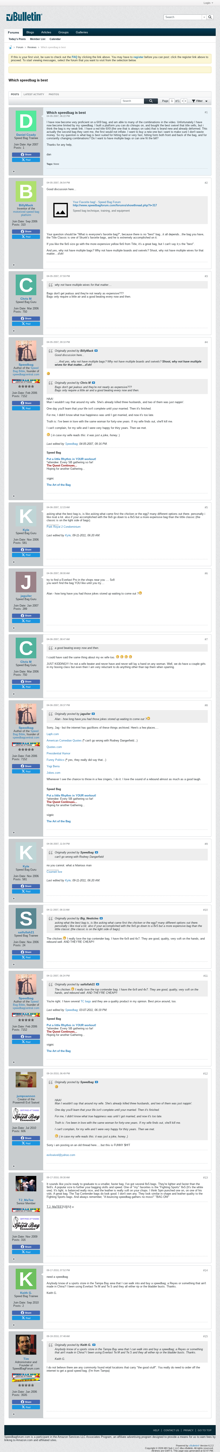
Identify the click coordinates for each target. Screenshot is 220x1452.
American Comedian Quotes (64, 740)
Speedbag (71, 443)
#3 (206, 276)
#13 (205, 1177)
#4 (206, 342)
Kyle (68, 535)
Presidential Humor (58, 753)
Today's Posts (17, 39)
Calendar (55, 39)
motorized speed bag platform (26, 213)
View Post (96, 351)
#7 (206, 639)
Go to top (204, 1430)
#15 (205, 1336)
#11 (205, 975)
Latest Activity (34, 94)
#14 (205, 1270)
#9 (206, 843)
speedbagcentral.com (26, 374)
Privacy (188, 1430)
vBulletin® (194, 1445)
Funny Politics (55, 759)
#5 (206, 507)
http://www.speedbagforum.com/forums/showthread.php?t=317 (115, 205)
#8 (206, 705)
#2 (206, 182)
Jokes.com (53, 772)
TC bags (86, 1001)
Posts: (18, 147)
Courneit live (54, 871)
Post (28, 159)
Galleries (82, 32)
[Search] (210, 17)
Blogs (30, 32)
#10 (205, 909)
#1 (206, 112)
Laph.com (53, 734)
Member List (37, 39)
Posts (15, 94)
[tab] (15, 94)
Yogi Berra (53, 766)
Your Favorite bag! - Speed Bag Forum (97, 202)
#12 (205, 1073)
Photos (54, 94)
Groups (63, 32)
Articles (46, 32)
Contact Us (171, 1430)
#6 (206, 573)
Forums (13, 32)
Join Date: (20, 144)
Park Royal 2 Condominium (64, 526)
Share (28, 154)
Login (207, 3)
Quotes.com (54, 747)
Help (156, 1430)
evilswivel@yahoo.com (61, 1155)
